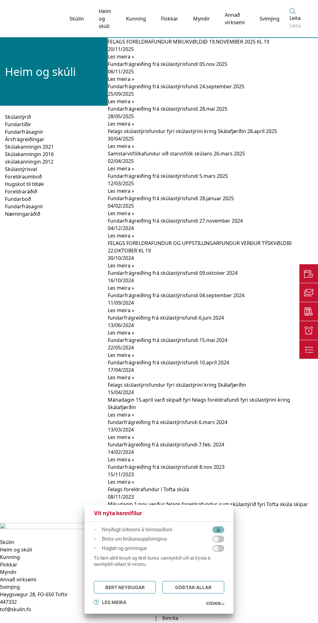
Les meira (114, 602)
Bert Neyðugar (125, 587)
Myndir (201, 18)
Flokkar (169, 18)
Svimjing (269, 18)
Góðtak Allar (193, 587)
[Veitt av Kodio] (145, 618)
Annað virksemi (235, 19)
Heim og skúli (105, 19)
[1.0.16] (215, 603)
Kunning (136, 18)
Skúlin (77, 18)
